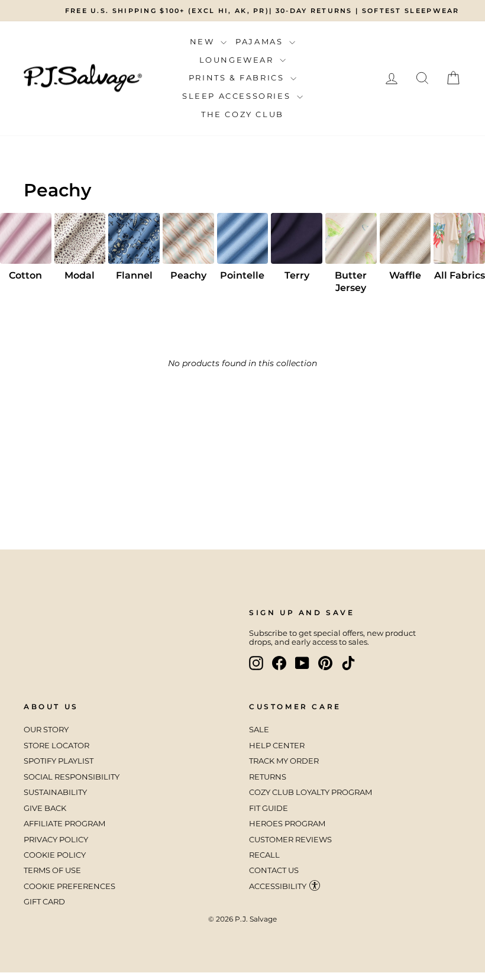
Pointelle (242, 275)
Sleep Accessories (238, 96)
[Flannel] (134, 238)
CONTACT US (274, 870)
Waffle (405, 275)
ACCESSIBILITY (277, 886)
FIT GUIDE (268, 808)
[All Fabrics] (459, 238)
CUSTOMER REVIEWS (290, 839)
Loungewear (238, 59)
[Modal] (80, 238)
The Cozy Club (242, 114)
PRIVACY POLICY (56, 839)
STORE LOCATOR (56, 745)
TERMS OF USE (52, 870)
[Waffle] (405, 238)
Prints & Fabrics (238, 77)
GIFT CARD (44, 901)
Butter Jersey (351, 281)
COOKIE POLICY (55, 855)
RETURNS (267, 776)
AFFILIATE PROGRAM (64, 823)
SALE (259, 729)
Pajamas (260, 41)
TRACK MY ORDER (284, 761)
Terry (296, 275)
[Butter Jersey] (351, 238)
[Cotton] (25, 238)
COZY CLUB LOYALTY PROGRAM (310, 792)
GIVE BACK (45, 808)
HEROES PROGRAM (287, 823)
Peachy (188, 275)
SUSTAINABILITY (55, 792)
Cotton (25, 275)
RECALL (264, 855)
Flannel (134, 275)
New (204, 41)
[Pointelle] (243, 238)
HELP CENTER (277, 745)
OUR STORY (46, 729)
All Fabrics (459, 275)
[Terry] (296, 238)
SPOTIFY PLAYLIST (58, 761)
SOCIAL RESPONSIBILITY (72, 776)
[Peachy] (188, 238)
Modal (79, 275)
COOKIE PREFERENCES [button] (69, 886)
